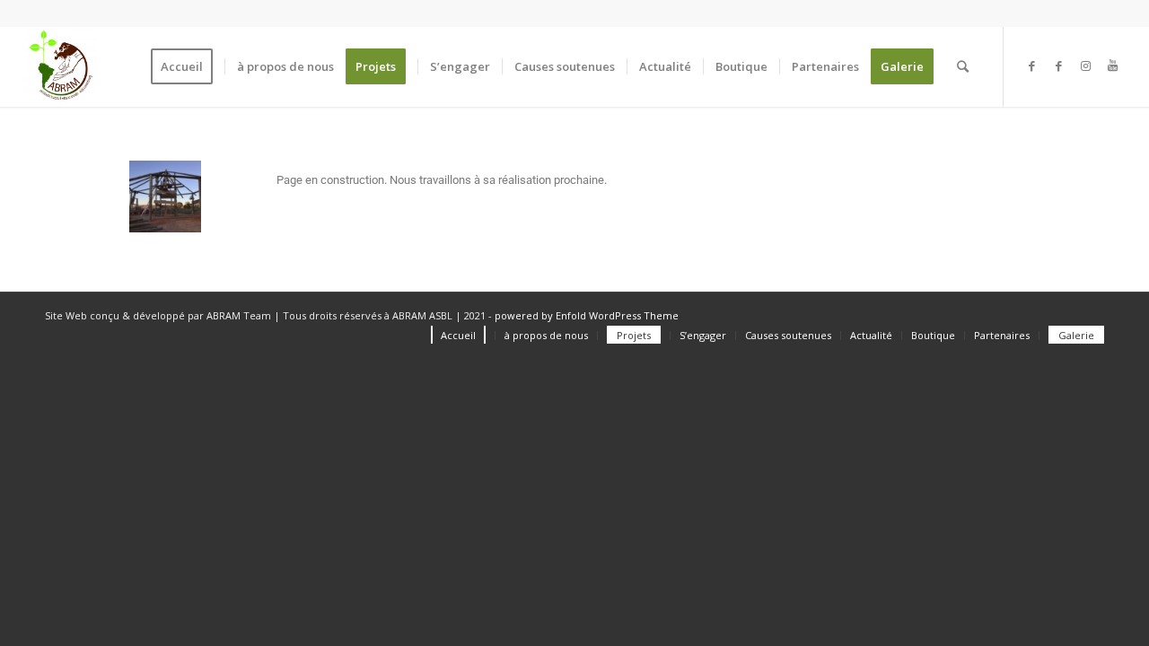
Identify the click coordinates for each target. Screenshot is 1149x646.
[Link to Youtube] (1112, 65)
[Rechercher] (962, 66)
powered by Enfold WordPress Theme (587, 315)
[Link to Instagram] (1085, 65)
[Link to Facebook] (1031, 65)
